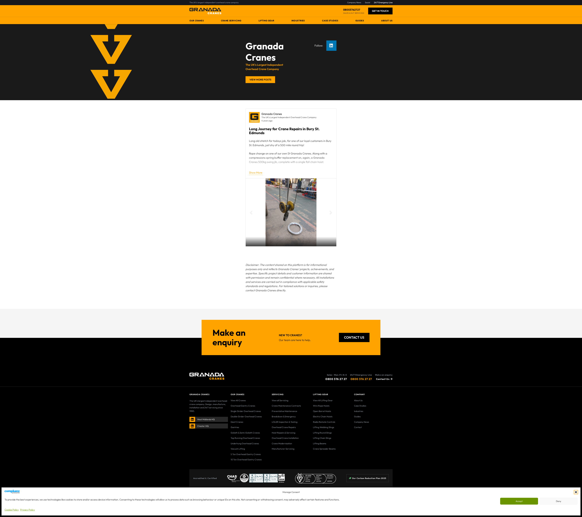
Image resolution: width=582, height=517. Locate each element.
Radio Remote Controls (324, 422)
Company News (361, 422)
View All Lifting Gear (323, 400)
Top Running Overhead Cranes (245, 438)
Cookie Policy (12, 509)
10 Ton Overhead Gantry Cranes (246, 459)
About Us (358, 400)
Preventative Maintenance (284, 411)
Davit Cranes (237, 422)
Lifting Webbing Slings (323, 427)
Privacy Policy (27, 509)
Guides (357, 416)
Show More (255, 172)
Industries (358, 411)
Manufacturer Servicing (283, 448)
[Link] (192, 419)
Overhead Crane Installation (285, 438)
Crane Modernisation (282, 443)
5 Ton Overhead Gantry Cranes (246, 454)
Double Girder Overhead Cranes (246, 416)
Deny (558, 501)
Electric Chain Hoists (322, 416)
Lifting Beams (319, 443)
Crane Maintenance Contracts (286, 405)
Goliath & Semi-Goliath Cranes (245, 432)
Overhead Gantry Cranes (243, 405)
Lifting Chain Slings (322, 438)
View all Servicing (280, 400)
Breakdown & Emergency (284, 416)
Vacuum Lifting (238, 448)
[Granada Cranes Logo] (205, 11)
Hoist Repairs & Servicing (283, 432)
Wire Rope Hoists (321, 405)
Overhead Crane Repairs (284, 427)
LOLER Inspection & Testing (284, 422)
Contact (358, 427)
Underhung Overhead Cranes (245, 443)
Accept (519, 501)
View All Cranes (238, 400)
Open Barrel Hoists (322, 411)
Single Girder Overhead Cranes (246, 411)
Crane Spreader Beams (324, 448)
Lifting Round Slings (322, 432)
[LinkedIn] (331, 45)
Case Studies (360, 405)
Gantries (235, 427)
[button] (575, 492)
